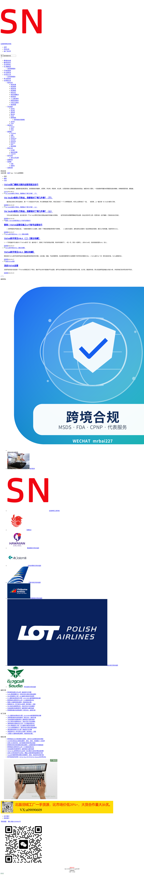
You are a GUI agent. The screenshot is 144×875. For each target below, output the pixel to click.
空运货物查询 (11, 76)
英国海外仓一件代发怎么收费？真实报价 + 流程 (21, 704)
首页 (5, 47)
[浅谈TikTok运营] (9, 261)
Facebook (13, 133)
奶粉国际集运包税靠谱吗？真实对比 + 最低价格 (21, 710)
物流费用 (13, 86)
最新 (5, 178)
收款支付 (10, 125)
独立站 (13, 114)
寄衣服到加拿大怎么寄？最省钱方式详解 (19, 692)
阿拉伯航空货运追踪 (30, 687)
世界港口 (8, 64)
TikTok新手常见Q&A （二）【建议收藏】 (22, 238)
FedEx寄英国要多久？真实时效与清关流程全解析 (21, 694)
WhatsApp (13, 138)
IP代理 (12, 150)
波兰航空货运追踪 (112, 665)
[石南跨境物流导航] (21, 42)
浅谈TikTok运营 (11, 266)
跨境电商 (13, 117)
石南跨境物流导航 (6, 44)
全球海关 (8, 78)
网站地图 (3, 821)
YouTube (13, 139)
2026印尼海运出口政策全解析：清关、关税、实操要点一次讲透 (26, 741)
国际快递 (8, 60)
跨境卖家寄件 (15, 100)
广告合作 (8, 51)
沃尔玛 (13, 121)
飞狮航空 (28, 530)
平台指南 (10, 106)
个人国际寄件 (15, 98)
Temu (12, 123)
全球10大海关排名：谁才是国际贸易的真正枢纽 (21, 743)
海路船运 (8, 66)
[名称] (30, 798)
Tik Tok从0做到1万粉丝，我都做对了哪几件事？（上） (28, 211)
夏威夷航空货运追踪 (33, 548)
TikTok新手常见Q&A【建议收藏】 (19, 252)
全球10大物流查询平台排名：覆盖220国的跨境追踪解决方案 (25, 753)
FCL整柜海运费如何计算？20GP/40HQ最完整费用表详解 (24, 698)
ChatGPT (13, 153)
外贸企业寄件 (15, 102)
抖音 (12, 163)
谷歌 (12, 135)
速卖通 (13, 112)
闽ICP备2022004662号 (14, 821)
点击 (5, 180)
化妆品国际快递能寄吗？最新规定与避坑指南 (20, 708)
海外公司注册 (15, 157)
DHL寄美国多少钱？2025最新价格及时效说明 (20, 696)
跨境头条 (8, 80)
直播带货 (10, 159)
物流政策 (13, 104)
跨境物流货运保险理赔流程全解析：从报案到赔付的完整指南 (25, 745)
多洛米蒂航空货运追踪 (34, 565)
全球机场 (8, 72)
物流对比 (13, 92)
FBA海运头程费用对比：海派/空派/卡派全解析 (21, 706)
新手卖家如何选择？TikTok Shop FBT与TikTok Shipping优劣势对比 (26, 757)
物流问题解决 (15, 94)
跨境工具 (10, 148)
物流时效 (13, 88)
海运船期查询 (11, 68)
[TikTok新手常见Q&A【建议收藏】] (15, 248)
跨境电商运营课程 (19, 119)
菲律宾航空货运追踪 (36, 598)
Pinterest (13, 142)
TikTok (12, 136)
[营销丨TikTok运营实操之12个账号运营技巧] (17, 220)
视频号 (13, 165)
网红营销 (13, 146)
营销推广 (10, 131)
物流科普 (13, 84)
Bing (12, 144)
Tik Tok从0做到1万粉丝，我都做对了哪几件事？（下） (28, 198)
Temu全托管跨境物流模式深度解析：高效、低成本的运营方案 (25, 755)
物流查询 (8, 70)
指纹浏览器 (14, 152)
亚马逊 (13, 110)
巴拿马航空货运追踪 (35, 582)
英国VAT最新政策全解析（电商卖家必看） (19, 702)
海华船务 (32, 468)
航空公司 (8, 74)
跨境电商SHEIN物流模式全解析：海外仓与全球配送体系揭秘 (25, 739)
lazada (12, 115)
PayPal (12, 126)
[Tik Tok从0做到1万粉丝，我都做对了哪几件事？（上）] (21, 207)
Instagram (13, 141)
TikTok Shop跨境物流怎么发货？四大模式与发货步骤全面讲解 (25, 751)
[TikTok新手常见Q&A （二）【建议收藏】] (16, 234)
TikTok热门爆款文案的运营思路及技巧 (21, 185)
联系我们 (6, 818)
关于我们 (6, 816)
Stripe (12, 129)
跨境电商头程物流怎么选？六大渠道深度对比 (20, 700)
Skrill (12, 128)
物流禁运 (13, 96)
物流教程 (13, 90)
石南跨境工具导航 (54, 510)
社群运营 (10, 167)
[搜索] (3, 54)
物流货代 (8, 62)
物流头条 (6, 49)
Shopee (13, 108)
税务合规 (10, 155)
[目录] (1, 54)
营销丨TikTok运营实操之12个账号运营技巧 (23, 225)
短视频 (9, 161)
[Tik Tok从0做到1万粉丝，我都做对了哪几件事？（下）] (21, 193)
